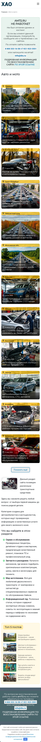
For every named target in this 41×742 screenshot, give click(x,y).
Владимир (9, 404)
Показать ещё (20, 470)
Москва (8, 309)
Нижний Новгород (12, 213)
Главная (4, 12)
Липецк (8, 372)
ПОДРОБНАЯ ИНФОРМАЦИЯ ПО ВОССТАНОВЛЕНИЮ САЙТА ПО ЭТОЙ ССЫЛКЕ (20, 714)
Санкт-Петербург (12, 182)
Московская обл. (12, 245)
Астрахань (9, 436)
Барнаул (8, 277)
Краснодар (9, 341)
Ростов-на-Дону (11, 150)
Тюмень (8, 86)
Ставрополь (10, 118)
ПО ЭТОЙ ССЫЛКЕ (24, 64)
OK (25, 739)
